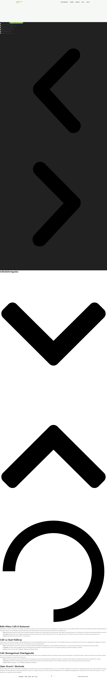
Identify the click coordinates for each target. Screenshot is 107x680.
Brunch (78, 2)
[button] (53, 334)
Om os (88, 2)
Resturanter (64, 2)
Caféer (72, 2)
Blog (83, 2)
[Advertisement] (53, 13)
